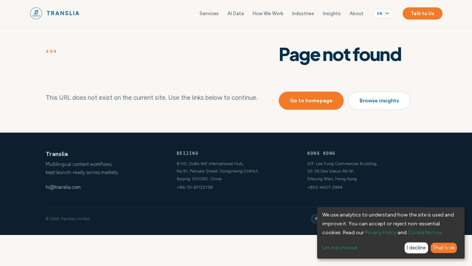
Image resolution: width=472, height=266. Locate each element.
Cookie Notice (424, 232)
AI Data (236, 13)
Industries (303, 13)
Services (209, 13)
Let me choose (339, 248)
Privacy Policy (380, 232)
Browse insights (379, 101)
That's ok (444, 248)
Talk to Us (422, 13)
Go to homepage (311, 101)
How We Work (268, 13)
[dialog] (391, 233)
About (357, 13)
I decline (416, 248)
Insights (332, 13)
